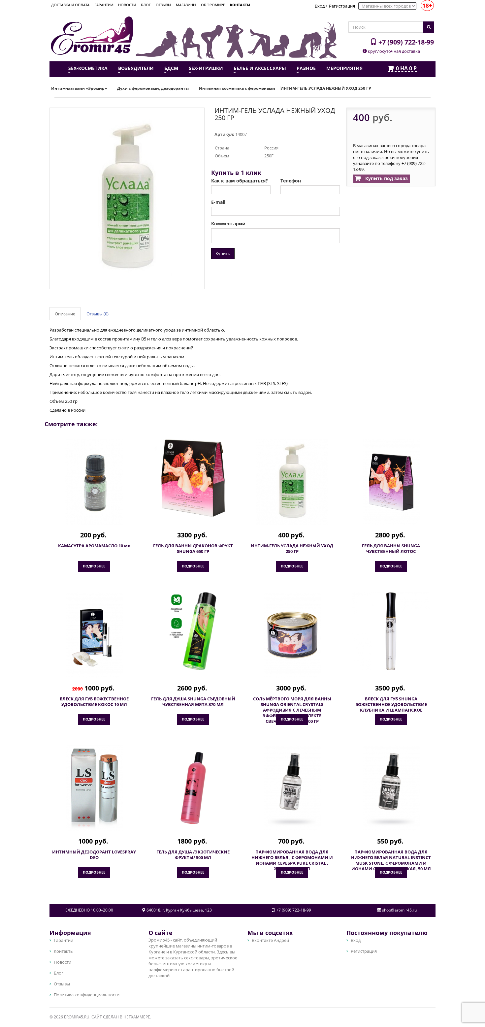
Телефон (290, 181)
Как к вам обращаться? (239, 181)
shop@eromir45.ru (399, 910)
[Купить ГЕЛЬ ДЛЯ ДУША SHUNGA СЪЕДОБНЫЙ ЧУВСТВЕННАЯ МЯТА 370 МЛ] (193, 631)
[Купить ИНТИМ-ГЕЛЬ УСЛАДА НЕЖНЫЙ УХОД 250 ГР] (292, 482)
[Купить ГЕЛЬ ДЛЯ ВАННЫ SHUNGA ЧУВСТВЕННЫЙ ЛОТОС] (391, 482)
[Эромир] (92, 35)
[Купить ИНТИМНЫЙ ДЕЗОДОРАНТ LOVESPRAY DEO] (94, 788)
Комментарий (228, 224)
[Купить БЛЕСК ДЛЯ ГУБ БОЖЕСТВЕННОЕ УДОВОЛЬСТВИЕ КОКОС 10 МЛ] (94, 635)
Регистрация (342, 6)
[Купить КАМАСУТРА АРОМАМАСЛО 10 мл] (94, 482)
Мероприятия (344, 68)
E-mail (218, 202)
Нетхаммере (136, 1017)
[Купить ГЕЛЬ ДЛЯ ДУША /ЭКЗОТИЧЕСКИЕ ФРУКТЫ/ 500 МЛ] (193, 788)
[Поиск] (428, 27)
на (406, 68)
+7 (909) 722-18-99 (405, 42)
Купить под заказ (386, 178)
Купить (222, 253)
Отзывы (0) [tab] (97, 314)
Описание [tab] (65, 314)
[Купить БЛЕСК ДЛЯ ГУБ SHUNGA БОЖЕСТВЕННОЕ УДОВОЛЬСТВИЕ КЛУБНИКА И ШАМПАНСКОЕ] (391, 631)
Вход (320, 6)
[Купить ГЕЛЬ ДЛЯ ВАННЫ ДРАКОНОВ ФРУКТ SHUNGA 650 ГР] (193, 478)
